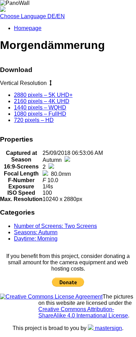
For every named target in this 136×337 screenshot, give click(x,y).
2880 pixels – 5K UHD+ (43, 95)
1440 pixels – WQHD (40, 107)
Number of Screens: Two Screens (55, 226)
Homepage (27, 28)
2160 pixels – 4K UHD (41, 101)
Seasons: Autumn (36, 232)
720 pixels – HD (34, 120)
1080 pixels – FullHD (40, 114)
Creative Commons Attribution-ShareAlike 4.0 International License (83, 312)
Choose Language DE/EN (32, 16)
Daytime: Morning (36, 239)
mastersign (107, 328)
